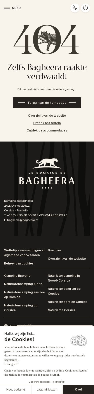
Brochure (54, 250)
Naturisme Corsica (61, 310)
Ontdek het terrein (47, 123)
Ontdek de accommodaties (47, 130)
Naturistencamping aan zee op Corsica (24, 294)
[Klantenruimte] (85, 7)
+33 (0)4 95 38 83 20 (53, 215)
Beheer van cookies (19, 263)
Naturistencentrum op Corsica (64, 291)
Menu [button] (16, 8)
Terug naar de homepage (47, 103)
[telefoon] (74, 7)
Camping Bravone (17, 276)
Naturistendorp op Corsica (67, 302)
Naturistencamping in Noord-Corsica (64, 278)
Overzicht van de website (47, 116)
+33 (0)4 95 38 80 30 (21, 215)
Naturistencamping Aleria (23, 284)
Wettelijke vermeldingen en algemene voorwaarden (24, 252)
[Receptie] (47, 174)
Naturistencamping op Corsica (20, 307)
